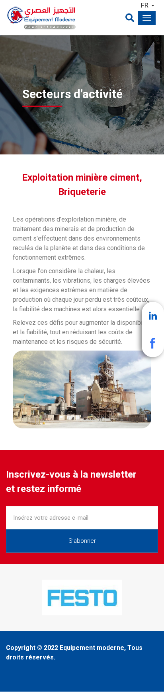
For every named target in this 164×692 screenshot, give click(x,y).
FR (144, 5)
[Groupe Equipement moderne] (71, 18)
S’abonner (82, 540)
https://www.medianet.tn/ (47, 583)
